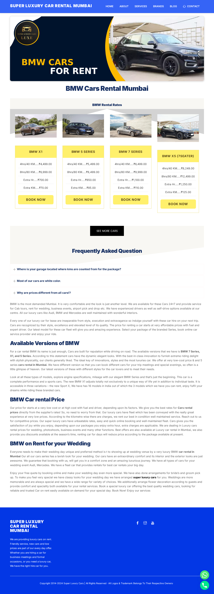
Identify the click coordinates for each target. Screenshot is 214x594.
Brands (158, 6)
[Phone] (204, 585)
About (124, 6)
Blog (173, 6)
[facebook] (137, 522)
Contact (193, 6)
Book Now (36, 200)
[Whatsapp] (204, 574)
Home (109, 6)
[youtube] (152, 522)
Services (141, 6)
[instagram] (145, 522)
